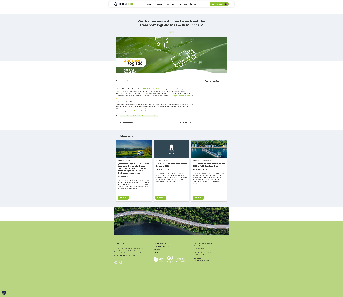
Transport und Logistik (149, 116)
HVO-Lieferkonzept (160, 243)
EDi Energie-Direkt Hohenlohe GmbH (181, 96)
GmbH (158, 89)
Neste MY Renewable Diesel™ (130, 116)
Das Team (157, 249)
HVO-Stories (183, 4)
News (171, 32)
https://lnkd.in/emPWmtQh (138, 111)
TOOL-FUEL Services (149, 89)
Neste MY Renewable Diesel (162, 246)
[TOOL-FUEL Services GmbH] (125, 4)
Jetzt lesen (122, 197)
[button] (4, 293)
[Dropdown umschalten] (152, 4)
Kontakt (156, 252)
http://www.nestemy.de (151, 109)
